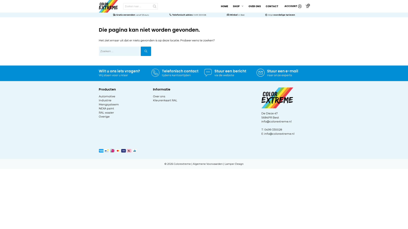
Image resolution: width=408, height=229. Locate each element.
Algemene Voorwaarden (208, 163)
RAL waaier (106, 112)
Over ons (254, 6)
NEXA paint (106, 108)
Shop (236, 6)
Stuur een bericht (230, 71)
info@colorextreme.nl (276, 121)
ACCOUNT (290, 6)
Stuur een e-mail (282, 71)
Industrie (105, 100)
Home (224, 6)
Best (243, 15)
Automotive (107, 96)
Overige (104, 116)
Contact (272, 6)
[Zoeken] (146, 51)
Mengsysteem (109, 104)
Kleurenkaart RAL (165, 100)
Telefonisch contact (180, 71)
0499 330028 (199, 15)
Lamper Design (234, 163)
